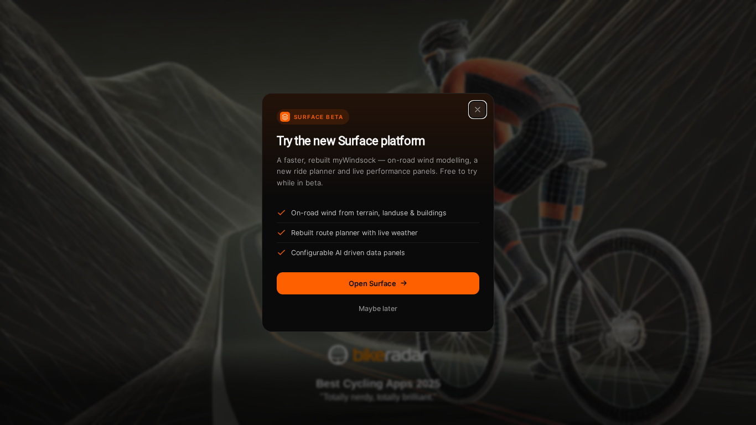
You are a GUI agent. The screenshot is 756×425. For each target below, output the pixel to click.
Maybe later (378, 308)
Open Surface (372, 283)
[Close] (477, 109)
